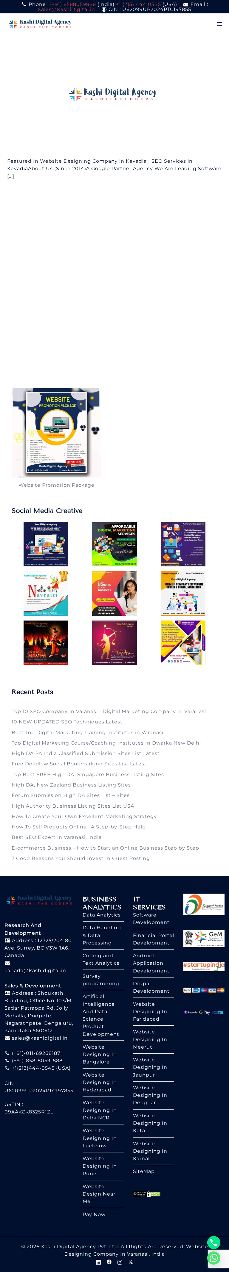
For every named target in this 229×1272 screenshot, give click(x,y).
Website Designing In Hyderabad (100, 1082)
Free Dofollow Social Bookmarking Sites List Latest (79, 764)
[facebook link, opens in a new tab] (109, 1261)
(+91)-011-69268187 (35, 1053)
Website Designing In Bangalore (100, 1054)
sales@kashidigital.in (40, 1038)
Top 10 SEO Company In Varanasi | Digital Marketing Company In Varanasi (109, 711)
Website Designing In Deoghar (150, 1095)
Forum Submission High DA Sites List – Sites (71, 795)
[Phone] (213, 1242)
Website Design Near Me (99, 1194)
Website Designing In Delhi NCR (100, 1110)
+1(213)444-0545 (32, 1068)
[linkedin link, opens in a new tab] (98, 1261)
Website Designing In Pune (100, 1166)
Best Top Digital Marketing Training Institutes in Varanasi (87, 732)
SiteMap (144, 1171)
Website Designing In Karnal (150, 1151)
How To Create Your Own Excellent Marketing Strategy (84, 816)
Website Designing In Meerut (150, 1039)
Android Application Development (151, 963)
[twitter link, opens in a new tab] (130, 1261)
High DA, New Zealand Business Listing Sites (71, 785)
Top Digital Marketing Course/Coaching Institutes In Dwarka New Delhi (106, 743)
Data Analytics (102, 915)
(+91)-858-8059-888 (36, 1060)
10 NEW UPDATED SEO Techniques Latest (67, 722)
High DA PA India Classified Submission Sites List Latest (86, 753)
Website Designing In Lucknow (100, 1138)
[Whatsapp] (213, 1258)
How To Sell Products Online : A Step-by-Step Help (79, 827)
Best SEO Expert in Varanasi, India (57, 837)
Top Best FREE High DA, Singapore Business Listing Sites (88, 774)
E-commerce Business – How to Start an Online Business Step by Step (105, 848)
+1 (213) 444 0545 (138, 4)
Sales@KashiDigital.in (66, 9)
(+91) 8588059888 (73, 4)
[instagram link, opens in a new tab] (119, 1261)
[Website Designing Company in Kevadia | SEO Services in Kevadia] (115, 95)
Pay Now (94, 1214)
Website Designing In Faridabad (150, 1011)
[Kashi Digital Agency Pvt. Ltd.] (40, 23)
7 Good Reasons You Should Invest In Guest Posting (81, 858)
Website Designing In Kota (150, 1123)
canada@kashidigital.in (35, 970)
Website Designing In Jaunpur (150, 1067)
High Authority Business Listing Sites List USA (73, 806)
